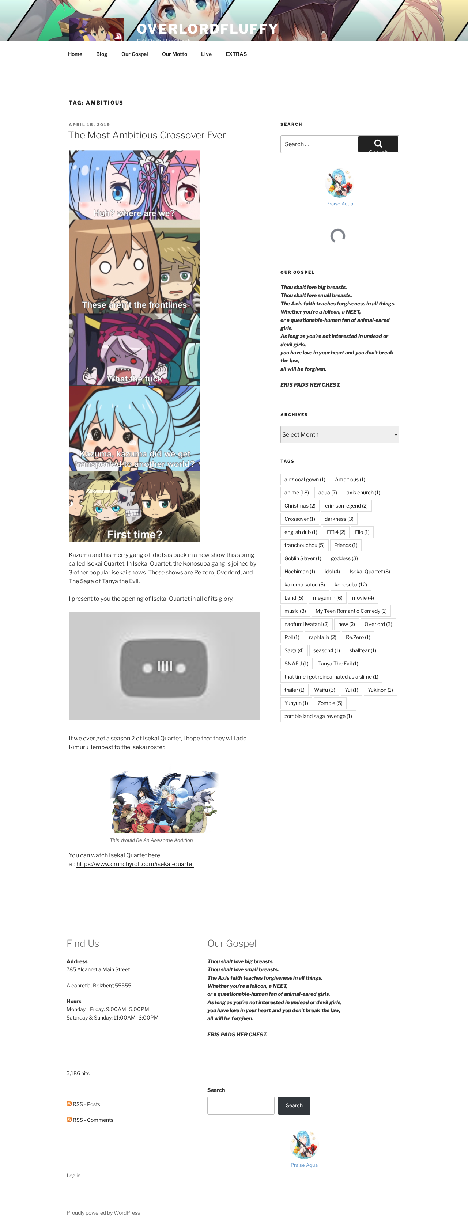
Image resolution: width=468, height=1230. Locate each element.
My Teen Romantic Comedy (351, 611)
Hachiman (299, 571)
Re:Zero (358, 637)
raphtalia (322, 637)
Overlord (378, 624)
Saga (294, 650)
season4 (326, 650)
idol (332, 571)
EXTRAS (236, 54)
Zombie (330, 703)
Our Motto (174, 54)
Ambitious (350, 479)
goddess (344, 558)
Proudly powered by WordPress (103, 1213)
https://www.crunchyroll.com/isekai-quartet (135, 864)
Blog (101, 54)
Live (206, 54)
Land (293, 598)
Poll (291, 637)
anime (296, 492)
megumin (328, 598)
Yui (351, 690)
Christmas (300, 505)
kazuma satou (304, 584)
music (295, 611)
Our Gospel (134, 54)
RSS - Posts (86, 1104)
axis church (363, 492)
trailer (294, 690)
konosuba (351, 584)
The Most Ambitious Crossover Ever (147, 135)
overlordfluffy (208, 29)
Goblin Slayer (302, 558)
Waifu (324, 690)
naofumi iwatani (306, 624)
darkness (339, 519)
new (346, 624)
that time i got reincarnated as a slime (331, 676)
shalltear (363, 650)
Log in (73, 1175)
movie (363, 598)
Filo (362, 532)
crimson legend (346, 505)
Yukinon (380, 690)
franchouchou (304, 545)
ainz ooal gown (304, 479)
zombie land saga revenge (318, 716)
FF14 (336, 532)
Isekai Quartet (370, 571)
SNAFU (296, 663)
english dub (300, 532)
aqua (327, 492)
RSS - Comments (92, 1120)
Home (75, 54)
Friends (346, 545)
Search (216, 1090)
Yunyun (296, 703)
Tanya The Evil (338, 663)
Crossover (299, 519)
